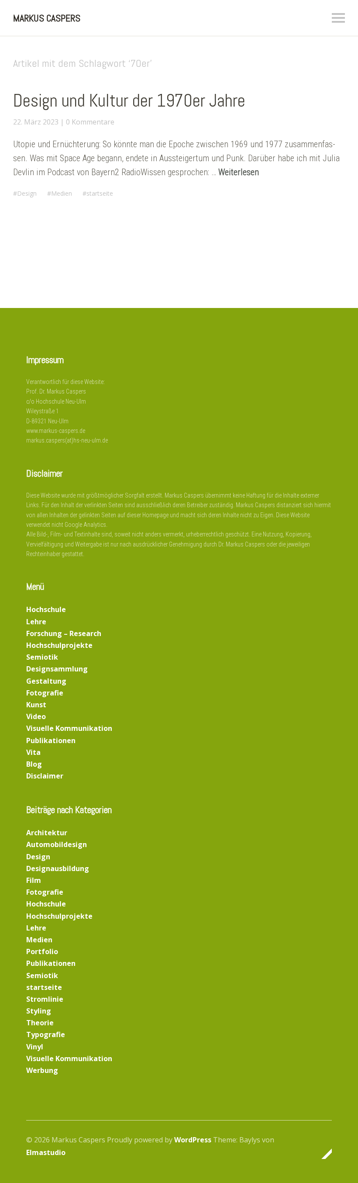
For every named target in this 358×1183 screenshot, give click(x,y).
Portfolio (42, 951)
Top (322, 1153)
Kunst (36, 704)
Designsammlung (57, 669)
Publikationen (51, 740)
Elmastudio (45, 1152)
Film (33, 880)
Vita (33, 752)
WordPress (192, 1140)
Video (36, 716)
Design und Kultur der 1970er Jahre (129, 101)
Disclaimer (44, 776)
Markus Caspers (46, 18)
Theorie (40, 1022)
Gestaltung (46, 681)
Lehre (36, 621)
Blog (34, 764)
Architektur (46, 832)
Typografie (45, 1034)
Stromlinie (44, 999)
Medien (61, 193)
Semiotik (42, 657)
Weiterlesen (238, 172)
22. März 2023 (36, 122)
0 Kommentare (90, 122)
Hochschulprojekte (59, 645)
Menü (338, 18)
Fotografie (44, 693)
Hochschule (46, 609)
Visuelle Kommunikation (69, 728)
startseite (99, 193)
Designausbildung (57, 868)
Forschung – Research (63, 633)
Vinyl (34, 1047)
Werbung (42, 1070)
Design (27, 193)
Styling (38, 1011)
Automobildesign (56, 844)
